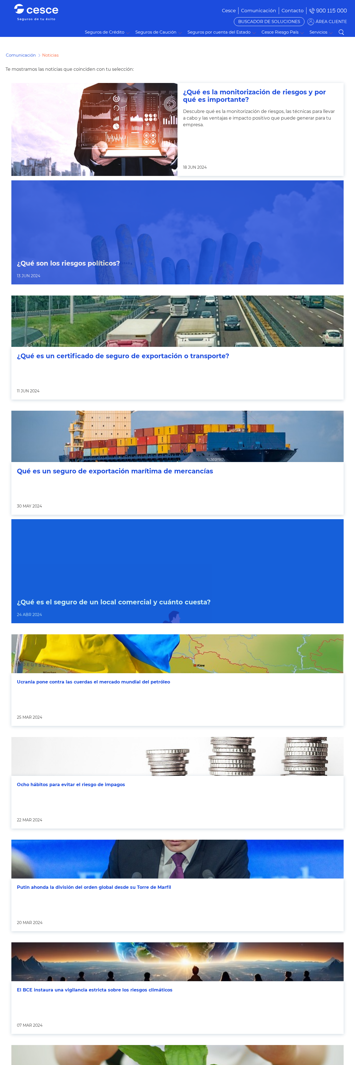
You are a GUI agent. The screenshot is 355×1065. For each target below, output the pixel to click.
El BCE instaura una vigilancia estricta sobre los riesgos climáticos (95, 990)
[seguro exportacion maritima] (177, 436)
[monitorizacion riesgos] (94, 129)
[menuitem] (259, 10)
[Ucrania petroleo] (177, 653)
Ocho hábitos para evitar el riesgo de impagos (71, 784)
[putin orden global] (177, 859)
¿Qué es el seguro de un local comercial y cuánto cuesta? (114, 602)
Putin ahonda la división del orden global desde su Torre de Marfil (94, 887)
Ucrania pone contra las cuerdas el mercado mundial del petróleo (93, 682)
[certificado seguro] (177, 321)
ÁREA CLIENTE (331, 21)
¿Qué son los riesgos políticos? (68, 263)
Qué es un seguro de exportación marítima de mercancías (115, 471)
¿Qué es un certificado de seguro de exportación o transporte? (123, 356)
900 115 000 (331, 10)
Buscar (341, 32)
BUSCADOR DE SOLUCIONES (269, 21)
